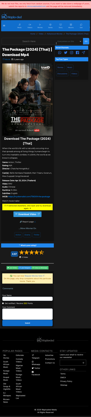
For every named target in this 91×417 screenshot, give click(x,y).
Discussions (62, 73)
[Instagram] (72, 53)
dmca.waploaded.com (36, 6)
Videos (74, 73)
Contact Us (50, 363)
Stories (60, 67)
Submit (27, 323)
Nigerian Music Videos (19, 368)
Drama (27, 235)
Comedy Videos (19, 360)
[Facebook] (77, 53)
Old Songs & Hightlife (6, 386)
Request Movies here (34, 276)
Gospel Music (6, 378)
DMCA (63, 377)
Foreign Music (6, 372)
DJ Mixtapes (7, 394)
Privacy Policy (66, 381)
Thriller (36, 235)
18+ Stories (6, 356)
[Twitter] (66, 53)
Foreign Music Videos (19, 377)
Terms (62, 374)
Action (18, 235)
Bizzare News (6, 400)
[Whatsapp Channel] (60, 53)
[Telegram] (83, 53)
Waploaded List (20, 396)
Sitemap (63, 385)
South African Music (6, 364)
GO (86, 41)
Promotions (50, 359)
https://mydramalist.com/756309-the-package (29, 197)
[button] (4, 25)
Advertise (49, 355)
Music (69, 67)
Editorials (20, 355)
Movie (7, 59)
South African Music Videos (19, 388)
